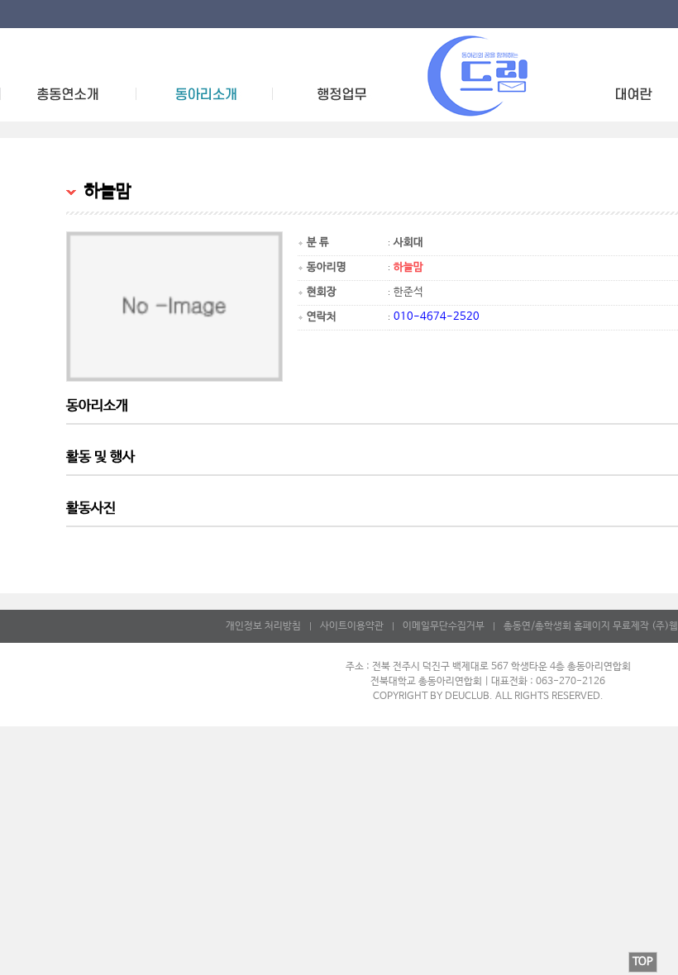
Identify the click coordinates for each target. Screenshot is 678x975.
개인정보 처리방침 (263, 626)
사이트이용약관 (352, 626)
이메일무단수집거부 (444, 626)
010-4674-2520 (437, 317)
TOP (643, 962)
